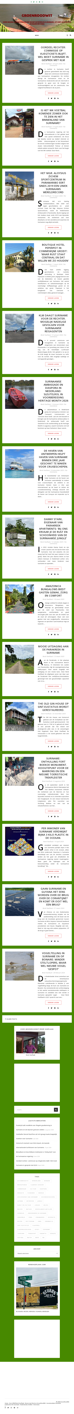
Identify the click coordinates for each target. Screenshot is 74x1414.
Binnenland (36, 1180)
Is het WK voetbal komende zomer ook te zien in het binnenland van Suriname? (53, 116)
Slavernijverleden (24, 1229)
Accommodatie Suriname (53, 1403)
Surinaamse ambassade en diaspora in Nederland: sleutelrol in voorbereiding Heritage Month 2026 (53, 391)
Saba (39, 1221)
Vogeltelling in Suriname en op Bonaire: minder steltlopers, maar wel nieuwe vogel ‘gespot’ (53, 961)
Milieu (46, 1205)
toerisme (20, 1233)
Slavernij (36, 1225)
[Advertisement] (37, 1083)
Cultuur (33, 1189)
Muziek (20, 1209)
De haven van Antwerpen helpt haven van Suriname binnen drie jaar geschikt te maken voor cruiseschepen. (53, 458)
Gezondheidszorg (48, 1197)
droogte (20, 1193)
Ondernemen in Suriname (37, 1213)
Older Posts (11, 1019)
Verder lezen (53, 93)
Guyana (20, 1201)
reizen (19, 1221)
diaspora (43, 1189)
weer (37, 1237)
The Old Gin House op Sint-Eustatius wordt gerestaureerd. (53, 707)
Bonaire (47, 1180)
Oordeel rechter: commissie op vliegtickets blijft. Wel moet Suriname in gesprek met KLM (53, 54)
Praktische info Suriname (12, 1405)
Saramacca (49, 1221)
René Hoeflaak (46, 64)
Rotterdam (30, 1221)
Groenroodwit (37, 15)
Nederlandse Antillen (43, 1209)
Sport (37, 1229)
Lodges (37, 1205)
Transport (32, 1233)
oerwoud (20, 1213)
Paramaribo (40, 1217)
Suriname (46, 1229)
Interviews (36, 1405)
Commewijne (21, 1189)
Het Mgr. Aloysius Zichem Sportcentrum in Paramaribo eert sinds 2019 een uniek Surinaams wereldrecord (53, 182)
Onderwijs (21, 1217)
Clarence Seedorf (37, 1185)
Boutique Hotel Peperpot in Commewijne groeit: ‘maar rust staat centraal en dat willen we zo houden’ (53, 252)
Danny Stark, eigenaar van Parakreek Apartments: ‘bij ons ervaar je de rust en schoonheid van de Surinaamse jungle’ (53, 528)
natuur (29, 1209)
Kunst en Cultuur (24, 1205)
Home (6, 1403)
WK (43, 1237)
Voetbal (20, 1237)
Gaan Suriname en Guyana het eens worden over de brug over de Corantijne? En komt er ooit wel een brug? (53, 896)
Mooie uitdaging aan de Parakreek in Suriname (53, 649)
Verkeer (53, 1233)
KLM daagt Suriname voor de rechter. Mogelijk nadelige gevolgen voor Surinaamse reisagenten (53, 323)
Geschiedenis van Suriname (27, 1197)
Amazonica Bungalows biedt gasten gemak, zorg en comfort (53, 590)
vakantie (43, 1233)
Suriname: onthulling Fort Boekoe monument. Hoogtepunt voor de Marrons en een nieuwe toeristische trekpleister (53, 768)
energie (41, 1193)
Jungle (39, 1201)
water (29, 1237)
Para (30, 1217)
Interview (30, 1201)
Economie (31, 1193)
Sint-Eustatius (23, 1225)
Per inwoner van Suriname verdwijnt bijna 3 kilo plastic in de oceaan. (53, 833)
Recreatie (51, 1217)
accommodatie (23, 1180)
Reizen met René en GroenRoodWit (35, 1403)
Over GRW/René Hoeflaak (16, 1403)
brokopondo (22, 1185)
